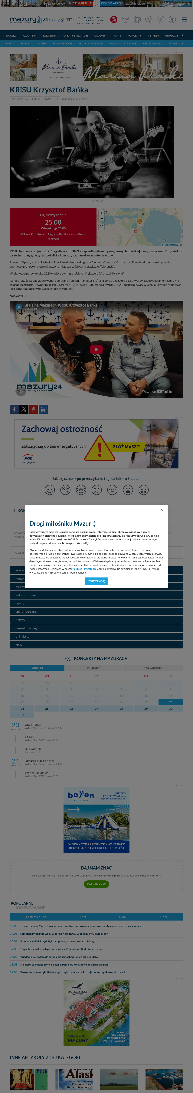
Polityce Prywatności (84, 568)
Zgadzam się (96, 581)
